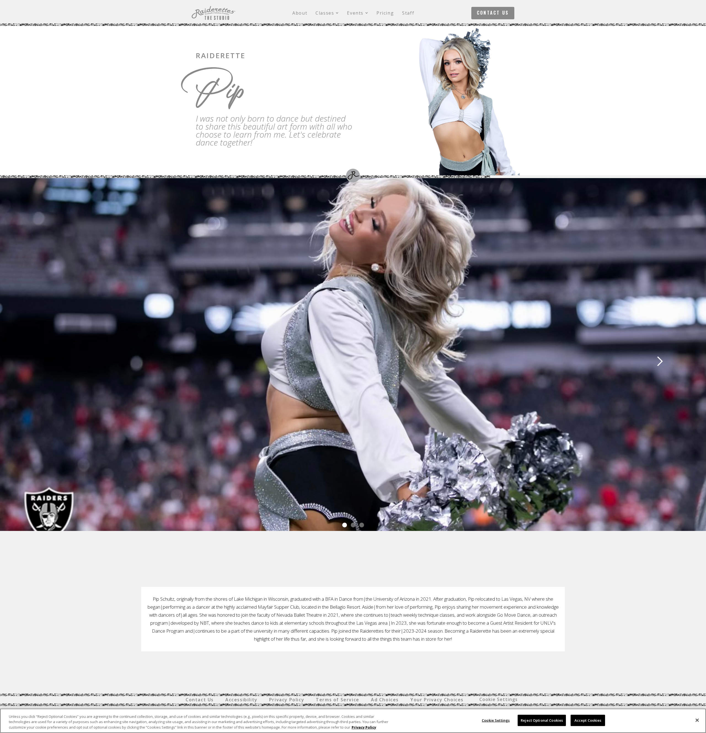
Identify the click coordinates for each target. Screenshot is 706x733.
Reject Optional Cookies (542, 720)
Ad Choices (385, 700)
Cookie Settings (498, 699)
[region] (353, 720)
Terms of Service (337, 700)
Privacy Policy (286, 700)
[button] (327, 13)
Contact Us (493, 12)
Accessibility (241, 700)
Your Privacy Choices (437, 700)
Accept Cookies (587, 720)
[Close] (697, 720)
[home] (213, 13)
